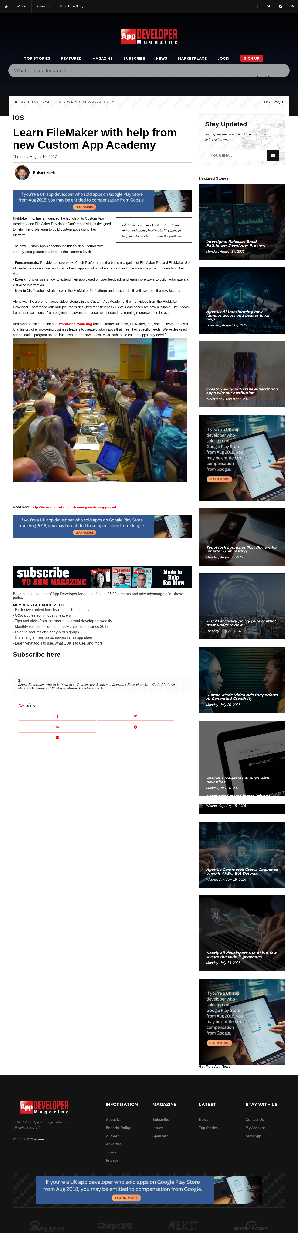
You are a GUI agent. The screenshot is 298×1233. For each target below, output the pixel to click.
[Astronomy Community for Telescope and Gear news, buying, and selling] (251, 1226)
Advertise (114, 1144)
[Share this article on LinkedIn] (57, 726)
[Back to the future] (6, 6)
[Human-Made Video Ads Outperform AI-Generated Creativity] (242, 680)
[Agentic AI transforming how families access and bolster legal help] (242, 300)
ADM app (253, 1136)
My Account (255, 1128)
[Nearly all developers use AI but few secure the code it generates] (242, 933)
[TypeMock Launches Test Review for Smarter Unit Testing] (242, 537)
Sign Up (252, 58)
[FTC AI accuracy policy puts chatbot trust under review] (242, 606)
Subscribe (134, 58)
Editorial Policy (118, 1128)
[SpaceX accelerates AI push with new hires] (242, 758)
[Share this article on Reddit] (135, 726)
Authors (112, 1136)
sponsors (43, 6)
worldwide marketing (75, 324)
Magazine (102, 58)
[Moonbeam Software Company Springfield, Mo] (47, 1226)
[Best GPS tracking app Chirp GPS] (115, 1226)
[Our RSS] (292, 6)
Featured (71, 58)
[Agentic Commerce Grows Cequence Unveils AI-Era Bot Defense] (242, 855)
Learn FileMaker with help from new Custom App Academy (64, 684)
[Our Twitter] (268, 6)
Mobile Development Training (90, 687)
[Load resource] (102, 200)
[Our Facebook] (256, 6)
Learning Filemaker (127, 684)
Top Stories (37, 58)
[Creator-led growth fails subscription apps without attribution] (242, 374)
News (161, 58)
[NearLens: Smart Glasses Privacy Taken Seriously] (242, 809)
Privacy (112, 1160)
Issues (157, 1128)
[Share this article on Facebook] (57, 715)
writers (22, 6)
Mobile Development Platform (41, 687)
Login (223, 58)
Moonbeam (38, 1138)
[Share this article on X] (135, 715)
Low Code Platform (160, 684)
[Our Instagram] (280, 6)
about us (113, 1120)
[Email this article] (57, 737)
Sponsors (160, 1136)
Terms (111, 1152)
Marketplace (192, 58)
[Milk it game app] (183, 1226)
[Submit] (288, 77)
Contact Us (255, 1120)
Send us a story (71, 6)
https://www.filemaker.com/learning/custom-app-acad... (75, 507)
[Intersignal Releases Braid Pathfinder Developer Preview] (242, 222)
